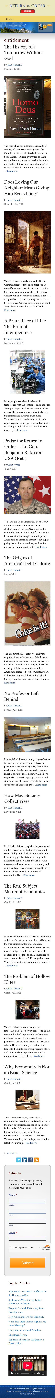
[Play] (12, 1373)
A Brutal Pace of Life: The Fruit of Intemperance (25, 327)
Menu (11, 19)
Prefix (12, 1205)
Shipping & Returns (13, 1391)
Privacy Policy (28, 1391)
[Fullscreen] (42, 1373)
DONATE (27, 11)
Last (11, 1225)
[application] (27, 1365)
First (11, 1215)
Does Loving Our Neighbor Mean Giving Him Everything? (26, 188)
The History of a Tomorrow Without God (23, 53)
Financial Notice (41, 1391)
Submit (27, 1263)
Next (13, 1153)
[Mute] (38, 1373)
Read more (11, 171)
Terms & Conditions (27, 1394)
